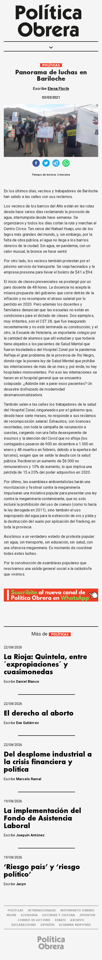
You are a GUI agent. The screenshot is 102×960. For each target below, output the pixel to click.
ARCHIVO (77, 920)
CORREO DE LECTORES (34, 920)
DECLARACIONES (23, 925)
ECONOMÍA (29, 915)
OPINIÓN (47, 925)
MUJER (11, 915)
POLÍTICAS (51, 65)
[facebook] (36, 163)
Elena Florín (58, 88)
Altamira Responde (75, 925)
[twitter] (46, 163)
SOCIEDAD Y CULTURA (58, 915)
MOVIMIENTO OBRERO (77, 910)
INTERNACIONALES (42, 910)
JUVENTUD (87, 915)
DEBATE (60, 920)
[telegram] (56, 163)
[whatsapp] (66, 163)
